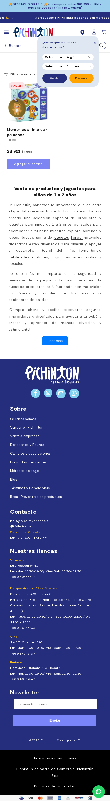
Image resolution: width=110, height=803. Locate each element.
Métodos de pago (24, 471)
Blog (13, 479)
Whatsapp (23, 526)
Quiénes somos (23, 419)
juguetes (61, 237)
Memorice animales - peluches (27, 132)
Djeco (11, 140)
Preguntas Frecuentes (28, 462)
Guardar (54, 78)
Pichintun (47, 740)
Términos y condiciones (55, 758)
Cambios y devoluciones (30, 454)
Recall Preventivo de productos (36, 497)
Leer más (55, 341)
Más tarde (81, 78)
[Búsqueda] (101, 47)
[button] (104, 33)
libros (77, 237)
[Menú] (9, 32)
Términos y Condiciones (30, 488)
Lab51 (76, 740)
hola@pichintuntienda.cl (29, 521)
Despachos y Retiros (27, 445)
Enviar (54, 720)
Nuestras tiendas (33, 551)
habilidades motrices (28, 257)
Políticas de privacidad (55, 786)
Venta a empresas (25, 436)
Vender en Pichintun (26, 427)
